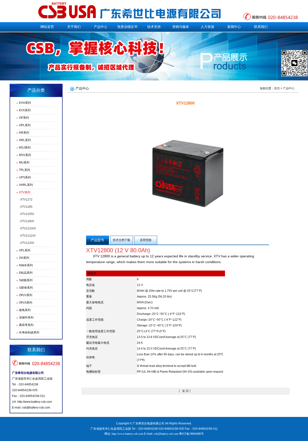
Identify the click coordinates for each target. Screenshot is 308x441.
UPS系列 (25, 177)
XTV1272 (26, 199)
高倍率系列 (26, 325)
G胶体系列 (26, 287)
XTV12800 (27, 221)
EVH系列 (25, 102)
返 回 (185, 391)
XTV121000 (28, 228)
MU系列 (24, 162)
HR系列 (24, 132)
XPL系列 (24, 250)
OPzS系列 (25, 302)
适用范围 (145, 240)
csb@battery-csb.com (36, 407)
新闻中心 (234, 27)
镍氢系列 (25, 310)
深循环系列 (26, 317)
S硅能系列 (25, 280)
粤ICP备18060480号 (191, 433)
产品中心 (100, 27)
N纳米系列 (26, 265)
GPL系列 (25, 125)
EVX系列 (25, 110)
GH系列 (24, 257)
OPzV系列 (25, 295)
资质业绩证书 (127, 27)
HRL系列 (25, 140)
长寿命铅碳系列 (29, 332)
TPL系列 (24, 170)
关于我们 (74, 27)
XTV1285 (26, 206)
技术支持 (154, 27)
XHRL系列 (26, 185)
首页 (277, 88)
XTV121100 (28, 235)
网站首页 (47, 27)
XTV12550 (27, 214)
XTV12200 (27, 243)
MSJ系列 (25, 147)
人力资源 (207, 27)
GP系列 (24, 117)
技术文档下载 (121, 240)
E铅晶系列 (25, 272)
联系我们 (261, 27)
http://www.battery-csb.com (34, 401)
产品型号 (97, 240)
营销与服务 (180, 27)
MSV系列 (25, 155)
